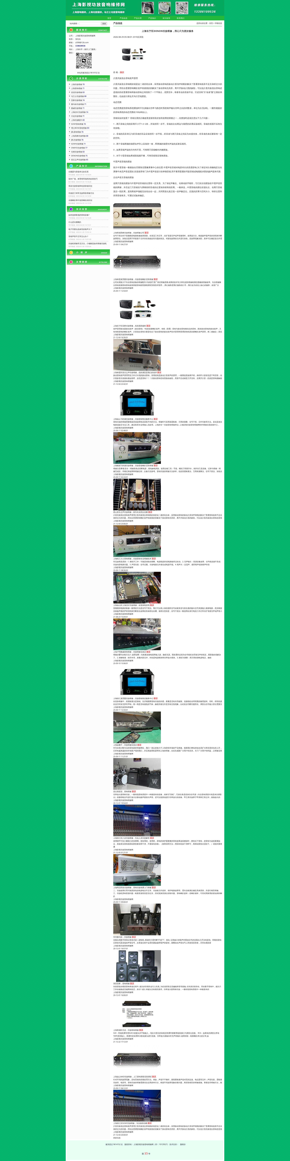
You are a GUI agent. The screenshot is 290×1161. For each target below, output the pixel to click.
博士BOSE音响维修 (79, 128)
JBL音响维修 (76, 132)
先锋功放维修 (76, 152)
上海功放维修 (76, 84)
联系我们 (181, 18)
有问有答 (166, 18)
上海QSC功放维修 (78, 112)
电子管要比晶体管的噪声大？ (80, 229)
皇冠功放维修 (76, 92)
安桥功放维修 (76, 100)
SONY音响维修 (77, 124)
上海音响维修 (76, 88)
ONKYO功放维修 (78, 148)
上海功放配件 (76, 120)
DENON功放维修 (78, 155)
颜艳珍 (183, 1144)
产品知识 (152, 18)
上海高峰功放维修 (78, 136)
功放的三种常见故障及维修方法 (81, 193)
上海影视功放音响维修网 (123, 241)
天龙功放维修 (76, 116)
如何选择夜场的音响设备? (79, 215)
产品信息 (123, 18)
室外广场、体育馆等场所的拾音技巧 (83, 179)
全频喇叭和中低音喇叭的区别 (80, 200)
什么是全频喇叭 (75, 222)
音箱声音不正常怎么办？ (78, 236)
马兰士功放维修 (77, 96)
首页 (109, 18)
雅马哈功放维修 (77, 104)
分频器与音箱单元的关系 (78, 171)
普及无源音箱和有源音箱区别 (80, 186)
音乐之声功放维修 (78, 159)
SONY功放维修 (77, 144)
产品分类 (138, 18)
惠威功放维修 (76, 108)
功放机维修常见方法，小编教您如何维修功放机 (88, 243)
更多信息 (117, 1138)
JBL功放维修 (76, 140)
